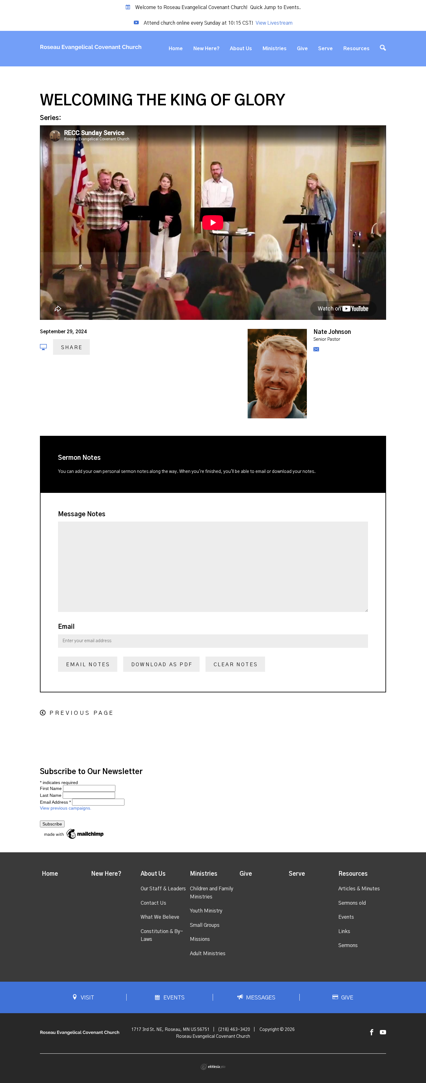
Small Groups (205, 925)
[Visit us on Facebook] (372, 1032)
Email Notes (88, 664)
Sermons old (352, 903)
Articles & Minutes (359, 888)
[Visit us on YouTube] (383, 1032)
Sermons (348, 945)
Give (302, 48)
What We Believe (160, 917)
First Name (51, 788)
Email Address (55, 802)
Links (344, 931)
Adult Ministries (207, 953)
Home (176, 48)
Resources (356, 48)
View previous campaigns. (65, 808)
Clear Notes (236, 664)
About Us (241, 48)
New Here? (206, 48)
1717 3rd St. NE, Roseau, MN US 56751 (170, 1030)
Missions (200, 939)
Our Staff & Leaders (163, 888)
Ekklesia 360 (213, 1067)
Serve (325, 48)
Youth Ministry (206, 910)
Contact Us (153, 903)
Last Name (50, 795)
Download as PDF (161, 664)
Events (346, 917)
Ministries (275, 48)
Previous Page (82, 713)
